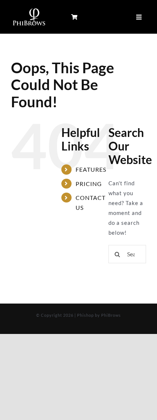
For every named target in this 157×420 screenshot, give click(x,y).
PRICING (89, 183)
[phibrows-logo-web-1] (29, 9)
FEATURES (91, 169)
